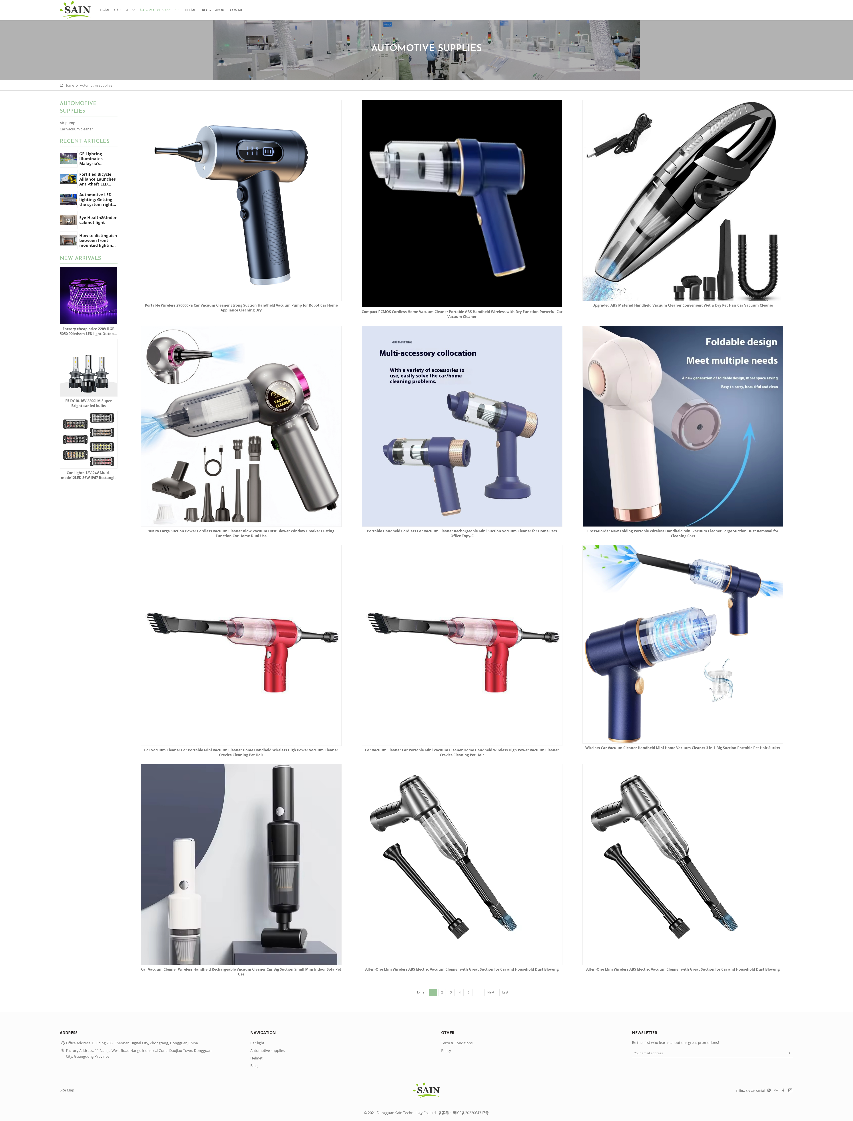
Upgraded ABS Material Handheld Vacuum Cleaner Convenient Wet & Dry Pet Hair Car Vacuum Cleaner (682, 305)
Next (490, 992)
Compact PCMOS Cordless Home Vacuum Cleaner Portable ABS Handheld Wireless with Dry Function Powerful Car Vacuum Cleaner (462, 314)
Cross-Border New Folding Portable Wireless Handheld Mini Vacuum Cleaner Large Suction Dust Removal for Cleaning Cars (682, 533)
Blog (206, 10)
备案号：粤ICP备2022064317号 (463, 1112)
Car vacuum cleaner (76, 129)
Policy (446, 1050)
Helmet (191, 10)
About (220, 10)
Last (505, 992)
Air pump (67, 122)
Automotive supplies (158, 10)
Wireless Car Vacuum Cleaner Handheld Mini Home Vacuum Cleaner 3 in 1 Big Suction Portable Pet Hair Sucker (682, 747)
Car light (123, 10)
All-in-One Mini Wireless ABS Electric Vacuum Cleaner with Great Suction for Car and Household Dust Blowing (462, 969)
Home (105, 10)
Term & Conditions (457, 1043)
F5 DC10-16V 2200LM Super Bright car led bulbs (88, 403)
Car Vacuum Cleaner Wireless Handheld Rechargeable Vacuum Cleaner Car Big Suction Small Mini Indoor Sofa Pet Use (241, 972)
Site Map (67, 1090)
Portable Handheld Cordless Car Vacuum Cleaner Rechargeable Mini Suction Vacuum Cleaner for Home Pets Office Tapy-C (462, 533)
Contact (237, 10)
